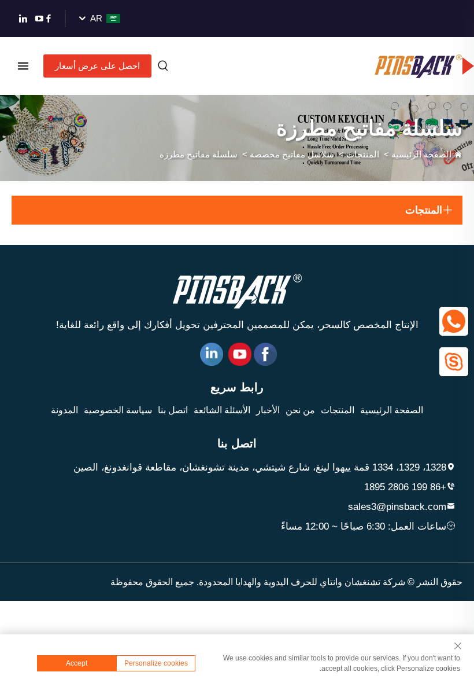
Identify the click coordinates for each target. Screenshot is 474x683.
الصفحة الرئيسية (421, 154)
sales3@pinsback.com (397, 506)
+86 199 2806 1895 (405, 487)
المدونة (64, 410)
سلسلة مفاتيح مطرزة (199, 154)
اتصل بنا (173, 410)
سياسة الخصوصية (118, 410)
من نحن (300, 410)
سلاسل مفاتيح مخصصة (292, 154)
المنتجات (362, 154)
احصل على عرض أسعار (97, 66)
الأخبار (268, 410)
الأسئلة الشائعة (222, 410)
